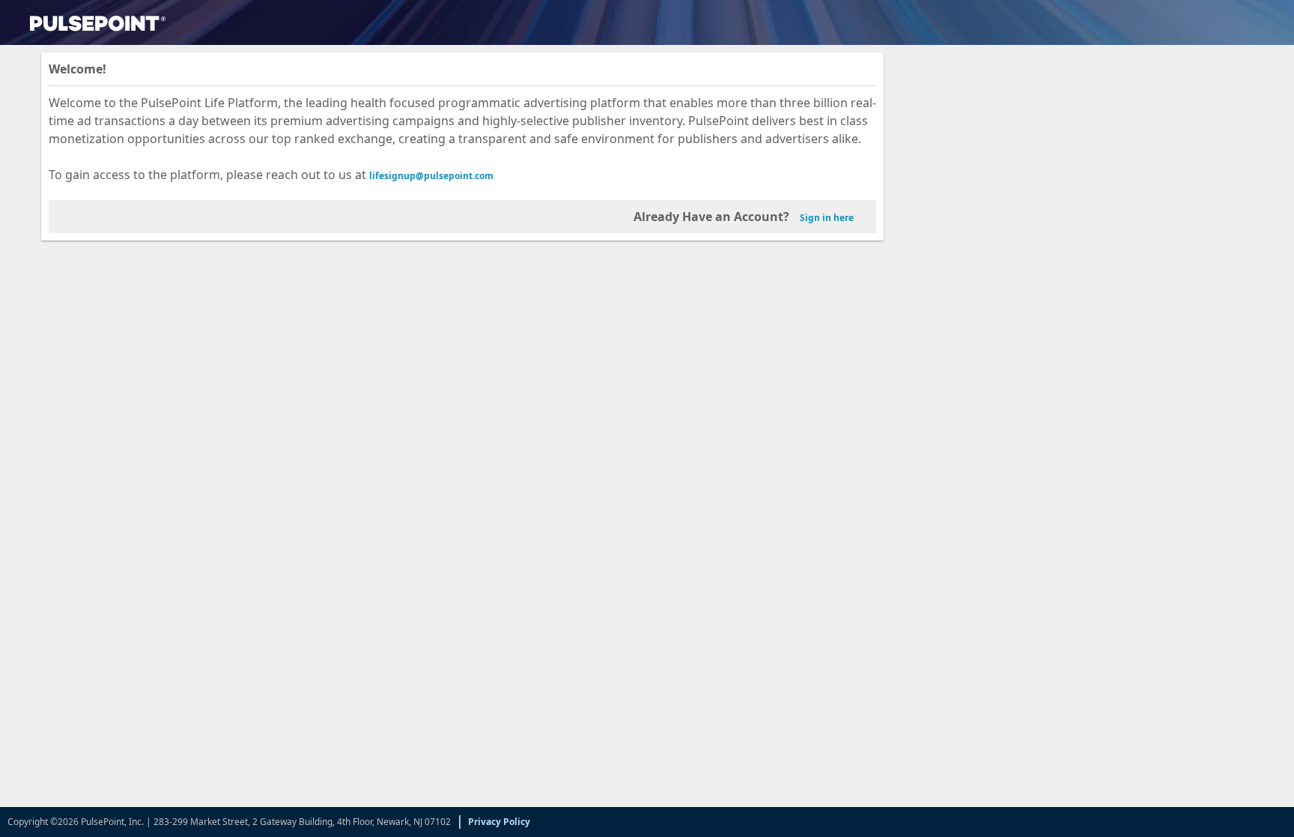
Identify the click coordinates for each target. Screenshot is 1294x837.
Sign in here (827, 217)
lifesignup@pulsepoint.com (431, 175)
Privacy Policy (499, 821)
